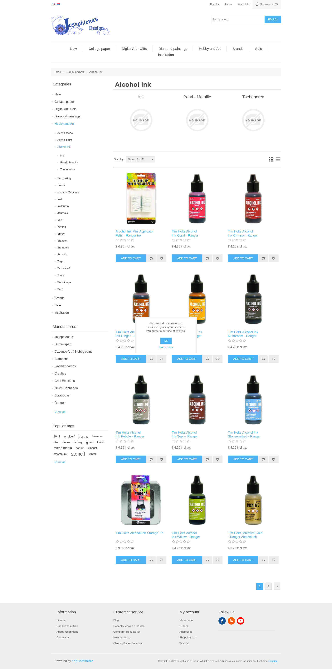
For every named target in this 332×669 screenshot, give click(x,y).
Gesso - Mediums (68, 192)
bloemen (97, 436)
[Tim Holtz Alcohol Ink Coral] (197, 198)
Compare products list (126, 631)
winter (92, 453)
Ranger (60, 402)
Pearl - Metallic (69, 162)
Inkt (59, 199)
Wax (60, 289)
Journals (62, 212)
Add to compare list (151, 258)
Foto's (61, 185)
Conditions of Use (67, 625)
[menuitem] (73, 49)
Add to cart (131, 258)
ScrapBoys (62, 395)
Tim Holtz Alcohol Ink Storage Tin (139, 533)
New (58, 94)
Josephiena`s (64, 337)
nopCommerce (82, 661)
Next (277, 586)
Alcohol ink (64, 146)
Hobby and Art (64, 123)
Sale (58, 305)
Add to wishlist (161, 258)
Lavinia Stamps (65, 366)
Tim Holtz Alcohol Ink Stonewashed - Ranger (244, 434)
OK (166, 340)
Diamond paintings (67, 116)
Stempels (63, 247)
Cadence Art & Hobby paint (73, 351)
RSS (231, 621)
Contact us (63, 637)
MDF (60, 219)
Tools (60, 275)
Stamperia (62, 358)
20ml (57, 436)
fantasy (78, 442)
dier (56, 442)
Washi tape (64, 282)
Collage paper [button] (99, 49)
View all (60, 412)
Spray (61, 233)
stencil (78, 454)
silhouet (92, 448)
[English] (53, 4)
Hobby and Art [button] (210, 49)
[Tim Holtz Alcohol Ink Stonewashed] (253, 399)
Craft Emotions (65, 380)
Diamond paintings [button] (173, 49)
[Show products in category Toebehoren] (253, 120)
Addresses (185, 631)
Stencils (62, 254)
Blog (116, 620)
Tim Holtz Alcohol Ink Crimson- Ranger (243, 233)
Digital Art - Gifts (65, 109)
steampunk (60, 453)
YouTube (240, 621)
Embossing (64, 178)
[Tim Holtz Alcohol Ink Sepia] (197, 399)
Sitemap (61, 620)
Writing (61, 226)
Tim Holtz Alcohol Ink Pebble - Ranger (130, 434)
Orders (183, 625)
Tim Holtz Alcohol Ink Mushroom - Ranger (243, 334)
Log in (228, 4)
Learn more (166, 347)
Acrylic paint (64, 139)
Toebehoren (67, 169)
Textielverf (63, 268)
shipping (272, 661)
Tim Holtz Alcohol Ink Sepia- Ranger (185, 434)
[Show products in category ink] (141, 120)
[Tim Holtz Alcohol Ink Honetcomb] (197, 299)
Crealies (60, 373)
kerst (100, 442)
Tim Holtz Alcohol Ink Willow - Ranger (186, 535)
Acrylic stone (65, 132)
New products (121, 637)
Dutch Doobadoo (66, 388)
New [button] (73, 49)
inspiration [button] (166, 55)
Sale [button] (258, 49)
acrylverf (69, 436)
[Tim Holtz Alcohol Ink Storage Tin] (141, 500)
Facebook (222, 621)
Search (272, 19)
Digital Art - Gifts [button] (134, 49)
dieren (66, 442)
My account (186, 620)
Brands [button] (237, 49)
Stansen (62, 240)
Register (214, 4)
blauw (83, 436)
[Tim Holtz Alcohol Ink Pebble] (141, 399)
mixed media (63, 448)
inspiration (62, 312)
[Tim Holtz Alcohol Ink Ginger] (141, 299)
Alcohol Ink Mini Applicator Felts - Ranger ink (135, 233)
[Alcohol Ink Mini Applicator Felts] (141, 198)
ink (62, 155)
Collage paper (64, 101)
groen (89, 442)
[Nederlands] (58, 4)
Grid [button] (271, 159)
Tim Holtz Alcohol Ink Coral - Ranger (185, 233)
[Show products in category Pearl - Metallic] (197, 120)
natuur (80, 448)
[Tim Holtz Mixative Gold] (253, 500)
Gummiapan (63, 344)
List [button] (278, 159)
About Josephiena (67, 631)
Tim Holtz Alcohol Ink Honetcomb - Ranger (187, 334)
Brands (59, 298)
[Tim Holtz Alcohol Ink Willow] (197, 500)
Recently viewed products (128, 625)
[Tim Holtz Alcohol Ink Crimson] (253, 198)
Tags (60, 261)
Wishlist (184, 643)
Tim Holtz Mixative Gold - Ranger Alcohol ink (245, 535)
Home (57, 71)
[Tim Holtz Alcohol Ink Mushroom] (253, 299)
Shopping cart (187, 637)
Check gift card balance (127, 643)
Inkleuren (63, 205)
